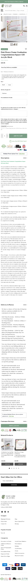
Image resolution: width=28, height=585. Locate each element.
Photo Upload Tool (19, 521)
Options (7, 464)
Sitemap (17, 523)
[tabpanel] (7, 452)
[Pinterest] (8, 512)
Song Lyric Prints (5, 554)
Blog (16, 519)
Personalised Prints (5, 551)
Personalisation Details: (6, 97)
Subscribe (14, 485)
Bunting (17, 546)
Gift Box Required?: (6, 89)
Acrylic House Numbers (20, 541)
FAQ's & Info (4, 521)
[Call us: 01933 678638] (24, 6)
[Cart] (26, 6)
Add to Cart (18, 136)
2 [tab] (11, 468)
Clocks (16, 551)
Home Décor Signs (5, 556)
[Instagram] (5, 512)
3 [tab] (14, 468)
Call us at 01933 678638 (6, 507)
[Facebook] (2, 512)
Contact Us (3, 523)
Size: (2, 81)
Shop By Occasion (19, 555)
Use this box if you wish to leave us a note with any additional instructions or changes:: (13, 108)
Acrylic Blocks (18, 548)
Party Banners (18, 543)
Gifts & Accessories (19, 553)
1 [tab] (9, 468)
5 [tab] (18, 468)
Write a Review (4, 60)
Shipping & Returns (5, 519)
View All (3, 533)
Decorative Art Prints (6, 541)
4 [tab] (16, 468)
